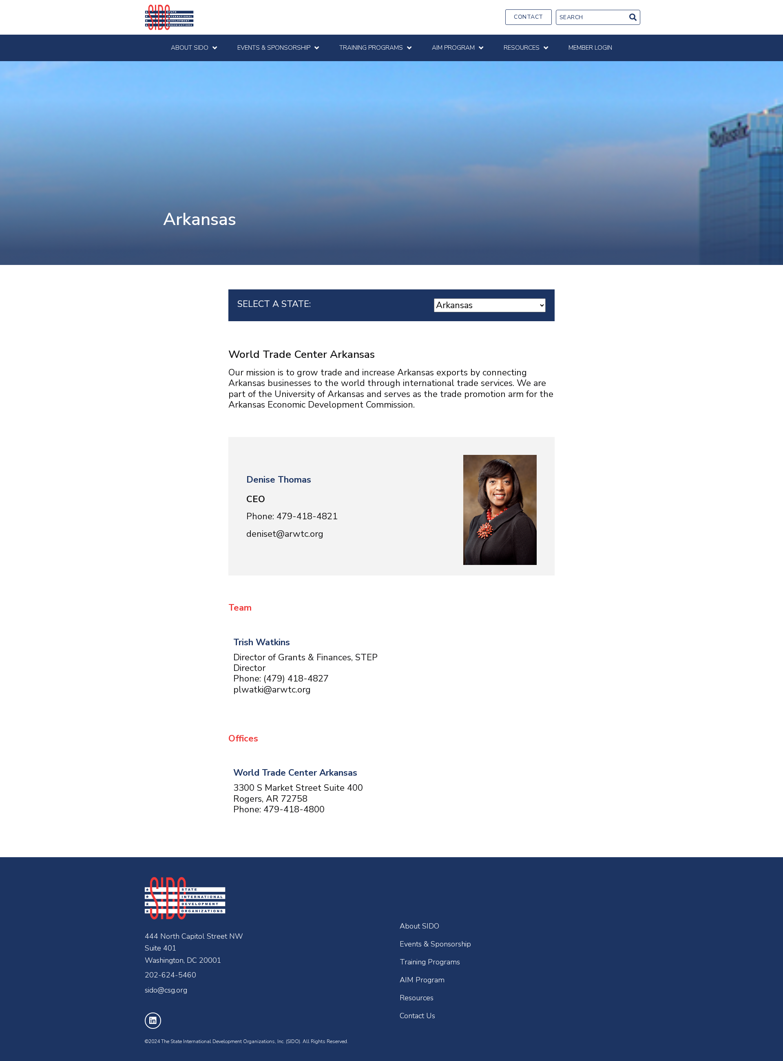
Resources (417, 998)
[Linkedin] (153, 1020)
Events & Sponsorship (435, 944)
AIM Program (422, 980)
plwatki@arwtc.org (272, 690)
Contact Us (417, 1016)
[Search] (633, 17)
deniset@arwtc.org (284, 534)
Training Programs (430, 962)
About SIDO (419, 926)
